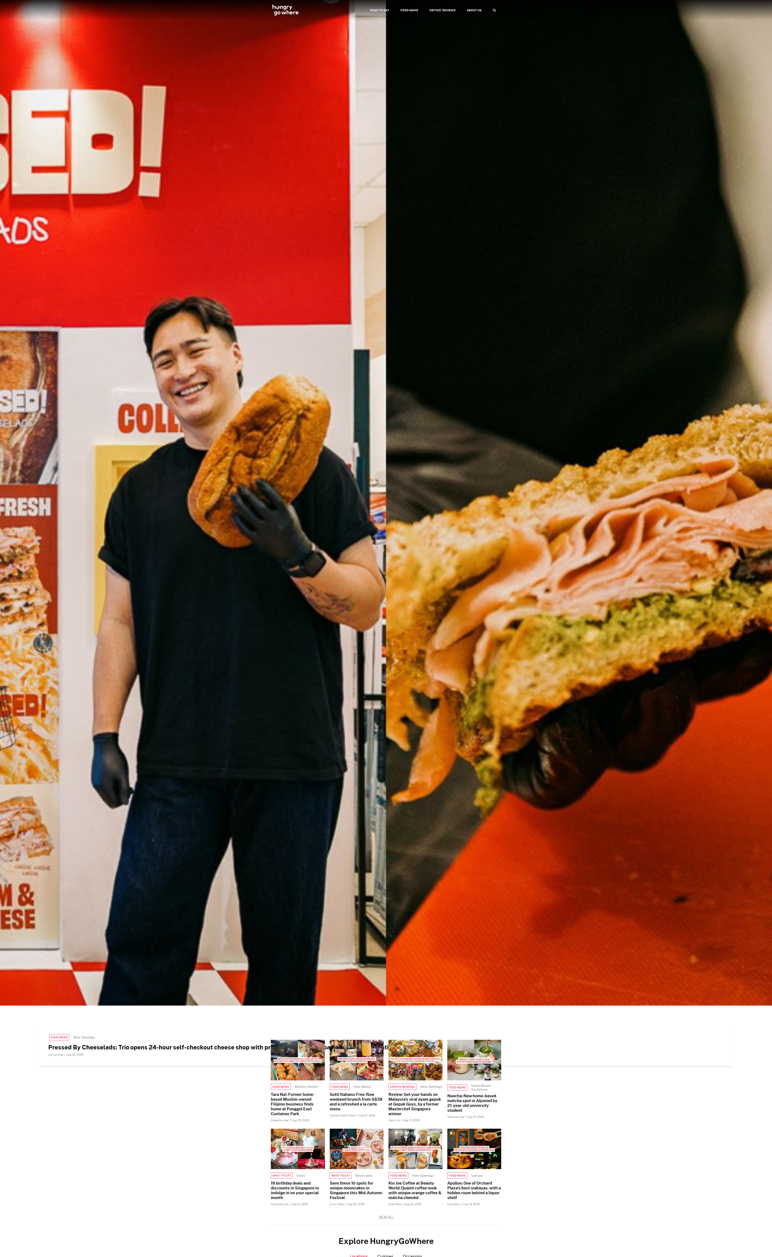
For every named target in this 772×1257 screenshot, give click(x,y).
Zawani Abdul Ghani (343, 1115)
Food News (59, 1037)
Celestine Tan (280, 1204)
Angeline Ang (280, 1120)
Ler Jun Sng (56, 1054)
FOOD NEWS (409, 10)
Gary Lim (394, 1120)
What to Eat (281, 1175)
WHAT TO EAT (379, 10)
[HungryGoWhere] (285, 10)
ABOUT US (474, 10)
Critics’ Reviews (402, 1087)
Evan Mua (395, 1204)
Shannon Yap (456, 1117)
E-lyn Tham (337, 1204)
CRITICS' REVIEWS (442, 10)
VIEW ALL (386, 1217)
